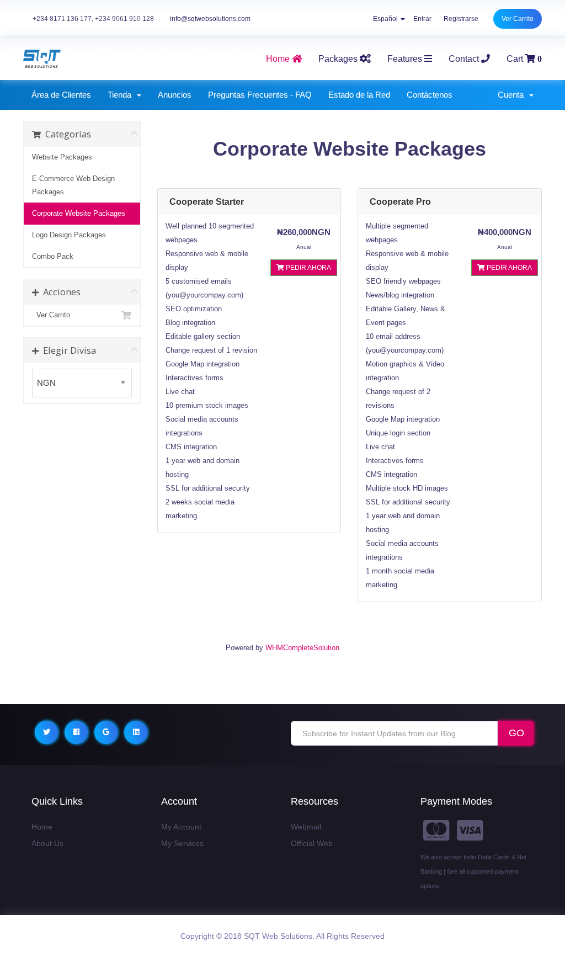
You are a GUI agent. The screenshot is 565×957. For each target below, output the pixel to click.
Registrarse (461, 19)
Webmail (306, 826)
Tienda (122, 94)
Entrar (422, 19)
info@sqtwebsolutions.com (210, 19)
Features (405, 58)
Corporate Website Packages (78, 213)
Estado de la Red (359, 94)
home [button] (279, 58)
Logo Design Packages (69, 235)
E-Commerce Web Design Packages (73, 185)
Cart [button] (524, 58)
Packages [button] (339, 58)
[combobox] (82, 383)
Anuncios (174, 94)
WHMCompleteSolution (302, 648)
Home (41, 826)
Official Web (312, 843)
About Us (47, 843)
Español (386, 19)
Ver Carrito (518, 19)
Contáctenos (429, 94)
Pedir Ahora (307, 268)
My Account (181, 826)
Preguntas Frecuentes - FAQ (260, 94)
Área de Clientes (61, 94)
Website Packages (62, 157)
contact (465, 58)
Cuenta (513, 94)
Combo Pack (52, 256)
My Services (182, 843)
